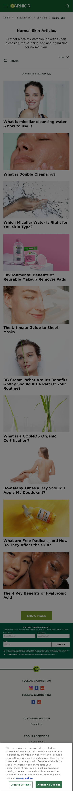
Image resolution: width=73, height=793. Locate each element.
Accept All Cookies (48, 784)
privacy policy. (24, 778)
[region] (36, 767)
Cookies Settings (21, 784)
